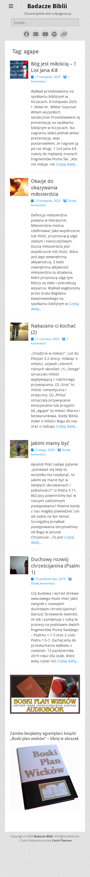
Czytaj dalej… (67, 164)
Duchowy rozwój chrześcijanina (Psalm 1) (55, 565)
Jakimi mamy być (50, 443)
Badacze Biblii (47, 6)
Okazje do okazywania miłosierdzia (44, 187)
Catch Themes (62, 840)
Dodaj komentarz (43, 583)
